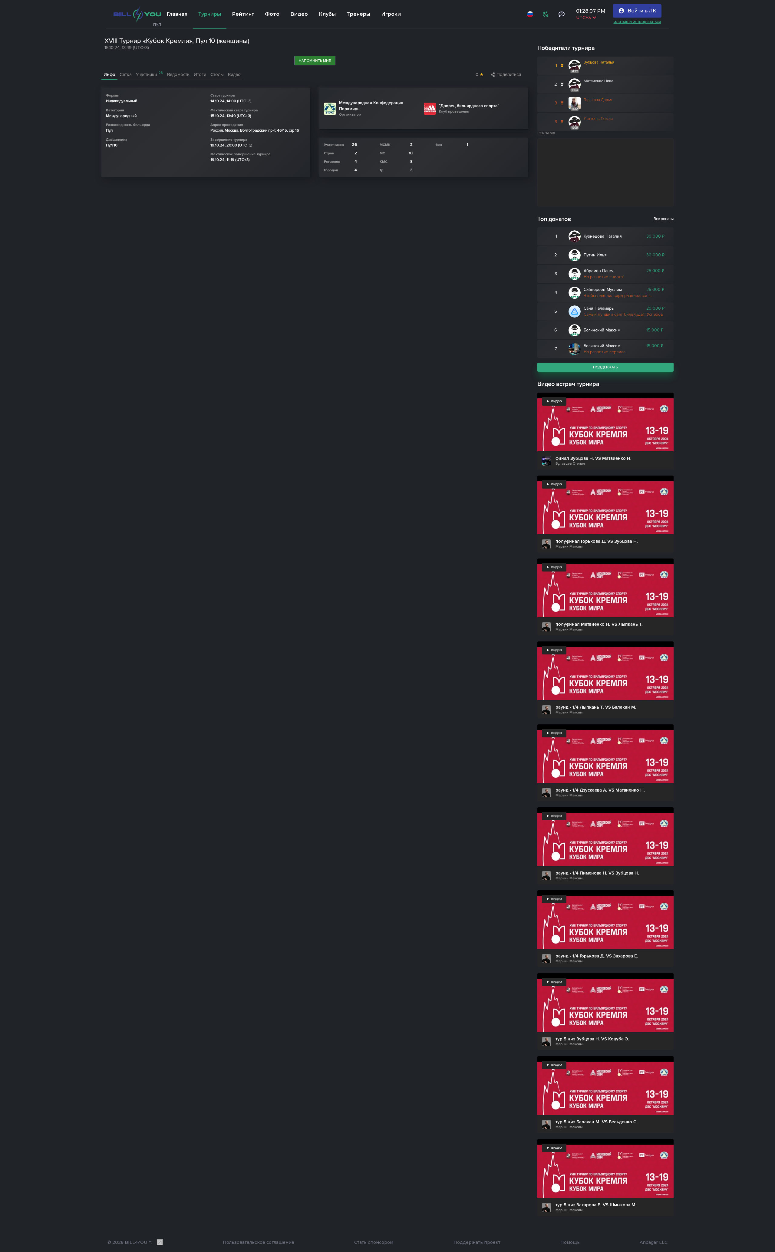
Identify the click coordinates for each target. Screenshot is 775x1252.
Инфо (109, 74)
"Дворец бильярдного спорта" (469, 105)
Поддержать (605, 367)
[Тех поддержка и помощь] (561, 14)
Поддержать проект (476, 1242)
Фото (272, 14)
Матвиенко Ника (598, 81)
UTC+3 (583, 17)
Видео (299, 14)
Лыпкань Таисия (598, 118)
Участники (149, 74)
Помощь (570, 1242)
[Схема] (545, 14)
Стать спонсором (373, 1242)
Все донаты (664, 218)
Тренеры (358, 14)
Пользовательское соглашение (258, 1242)
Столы (217, 74)
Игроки (391, 14)
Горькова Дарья (598, 99)
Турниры (209, 14)
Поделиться (508, 74)
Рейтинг (243, 14)
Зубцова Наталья (599, 62)
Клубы (327, 14)
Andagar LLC (654, 1242)
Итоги (200, 74)
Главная (177, 14)
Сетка (126, 74)
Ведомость (178, 74)
